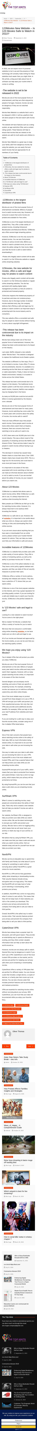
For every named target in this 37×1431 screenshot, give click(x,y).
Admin (7, 1062)
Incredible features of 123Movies (14, 179)
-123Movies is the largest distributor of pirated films (16, 164)
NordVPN (8, 190)
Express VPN (8, 186)
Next (29, 1046)
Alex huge (8, 1094)
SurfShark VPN (9, 188)
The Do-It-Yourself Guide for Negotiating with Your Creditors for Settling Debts (24, 1395)
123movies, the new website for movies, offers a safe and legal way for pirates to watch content (17, 169)
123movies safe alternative (12, 1009)
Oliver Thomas (8, 38)
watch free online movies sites (14, 1023)
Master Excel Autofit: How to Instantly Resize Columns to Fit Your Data (23, 1292)
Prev (7, 1046)
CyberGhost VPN (10, 192)
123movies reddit (23, 1005)
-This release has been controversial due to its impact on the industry (18, 174)
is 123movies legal (10, 1012)
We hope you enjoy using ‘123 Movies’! (16, 184)
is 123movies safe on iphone (13, 1016)
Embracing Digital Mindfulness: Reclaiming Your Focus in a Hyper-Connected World (24, 1372)
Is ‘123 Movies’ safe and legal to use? (15, 182)
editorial (8, 1130)
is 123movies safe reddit (12, 1020)
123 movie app (9, 1005)
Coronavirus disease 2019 (12, 1271)
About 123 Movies (10, 177)
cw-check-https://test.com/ (12, 1264)
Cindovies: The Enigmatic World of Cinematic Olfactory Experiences (24, 1405)
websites (7, 518)
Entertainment (8, 40)
